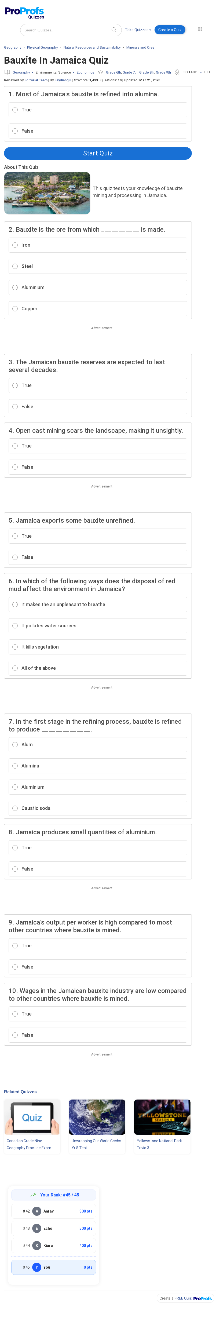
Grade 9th (163, 72)
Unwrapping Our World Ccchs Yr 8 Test (96, 1144)
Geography (21, 72)
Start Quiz (98, 153)
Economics (85, 72)
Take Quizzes (137, 30)
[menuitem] (138, 30)
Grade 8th (146, 72)
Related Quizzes (20, 1092)
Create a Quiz (170, 30)
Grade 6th (113, 72)
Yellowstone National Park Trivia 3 (159, 1144)
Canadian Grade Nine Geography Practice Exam (29, 1144)
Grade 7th (130, 72)
